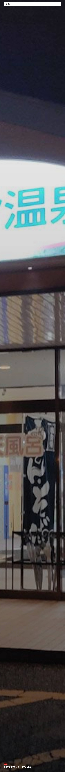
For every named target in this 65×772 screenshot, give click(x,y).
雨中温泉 (8, 4)
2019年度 (5, 764)
